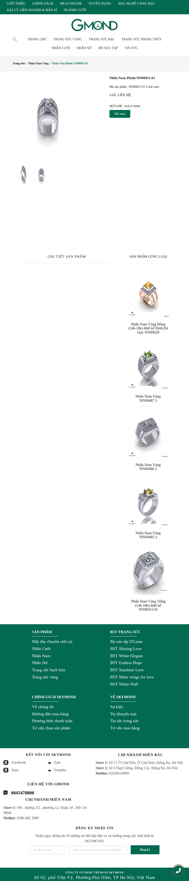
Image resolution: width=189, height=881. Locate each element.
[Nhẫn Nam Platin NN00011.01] (46, 116)
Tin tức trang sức (124, 720)
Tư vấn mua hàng (125, 728)
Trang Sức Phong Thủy (141, 39)
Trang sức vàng (45, 677)
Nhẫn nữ (84, 48)
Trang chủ (37, 39)
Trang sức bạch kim (48, 670)
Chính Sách (42, 3)
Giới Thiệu (16, 3)
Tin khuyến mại (123, 714)
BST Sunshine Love (127, 670)
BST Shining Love (126, 648)
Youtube (60, 770)
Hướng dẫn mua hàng (50, 714)
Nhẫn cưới (61, 48)
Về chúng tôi (43, 706)
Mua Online (71, 3)
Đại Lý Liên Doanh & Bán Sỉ (32, 10)
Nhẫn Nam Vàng (38, 63)
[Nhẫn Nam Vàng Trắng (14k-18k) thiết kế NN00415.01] (148, 570)
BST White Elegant (126, 655)
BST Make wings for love (132, 677)
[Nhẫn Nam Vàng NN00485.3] (148, 502)
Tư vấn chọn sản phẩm (51, 728)
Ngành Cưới (75, 10)
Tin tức (131, 48)
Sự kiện (116, 706)
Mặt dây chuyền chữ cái (52, 641)
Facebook (19, 762)
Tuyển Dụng (100, 3)
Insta (15, 770)
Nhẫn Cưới (41, 648)
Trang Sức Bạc (102, 39)
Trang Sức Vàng (67, 39)
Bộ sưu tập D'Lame (126, 641)
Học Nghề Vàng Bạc (136, 3)
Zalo (57, 762)
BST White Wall (124, 684)
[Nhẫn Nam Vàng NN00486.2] (148, 434)
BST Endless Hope (126, 662)
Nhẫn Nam (41, 655)
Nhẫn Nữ (39, 662)
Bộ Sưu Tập (108, 48)
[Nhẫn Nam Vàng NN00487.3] (148, 365)
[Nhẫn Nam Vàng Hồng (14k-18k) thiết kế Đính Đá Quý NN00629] (148, 293)
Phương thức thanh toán (52, 720)
